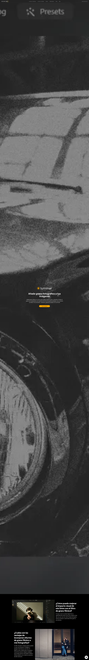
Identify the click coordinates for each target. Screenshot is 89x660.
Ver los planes (44, 306)
